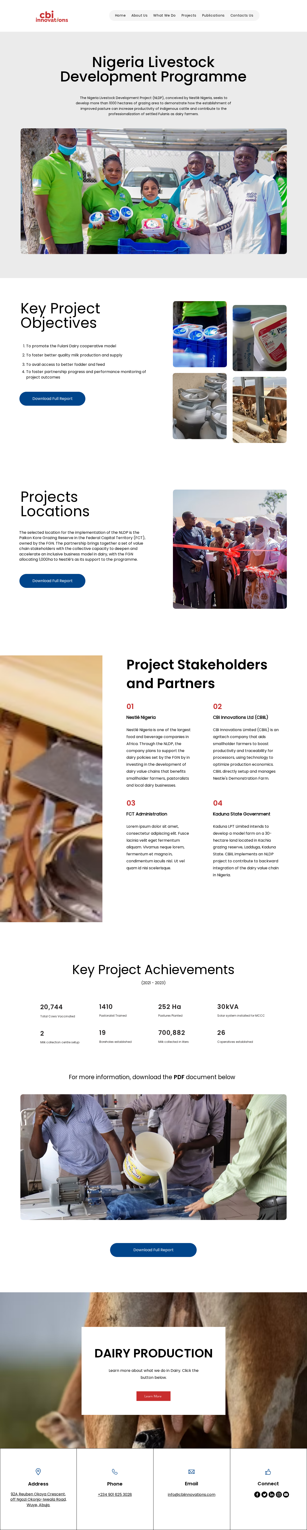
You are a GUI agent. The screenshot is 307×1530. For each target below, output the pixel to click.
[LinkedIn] (272, 1495)
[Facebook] (257, 1495)
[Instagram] (279, 1495)
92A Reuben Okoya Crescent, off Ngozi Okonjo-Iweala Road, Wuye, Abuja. (38, 1499)
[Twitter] (264, 1495)
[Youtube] (286, 1495)
